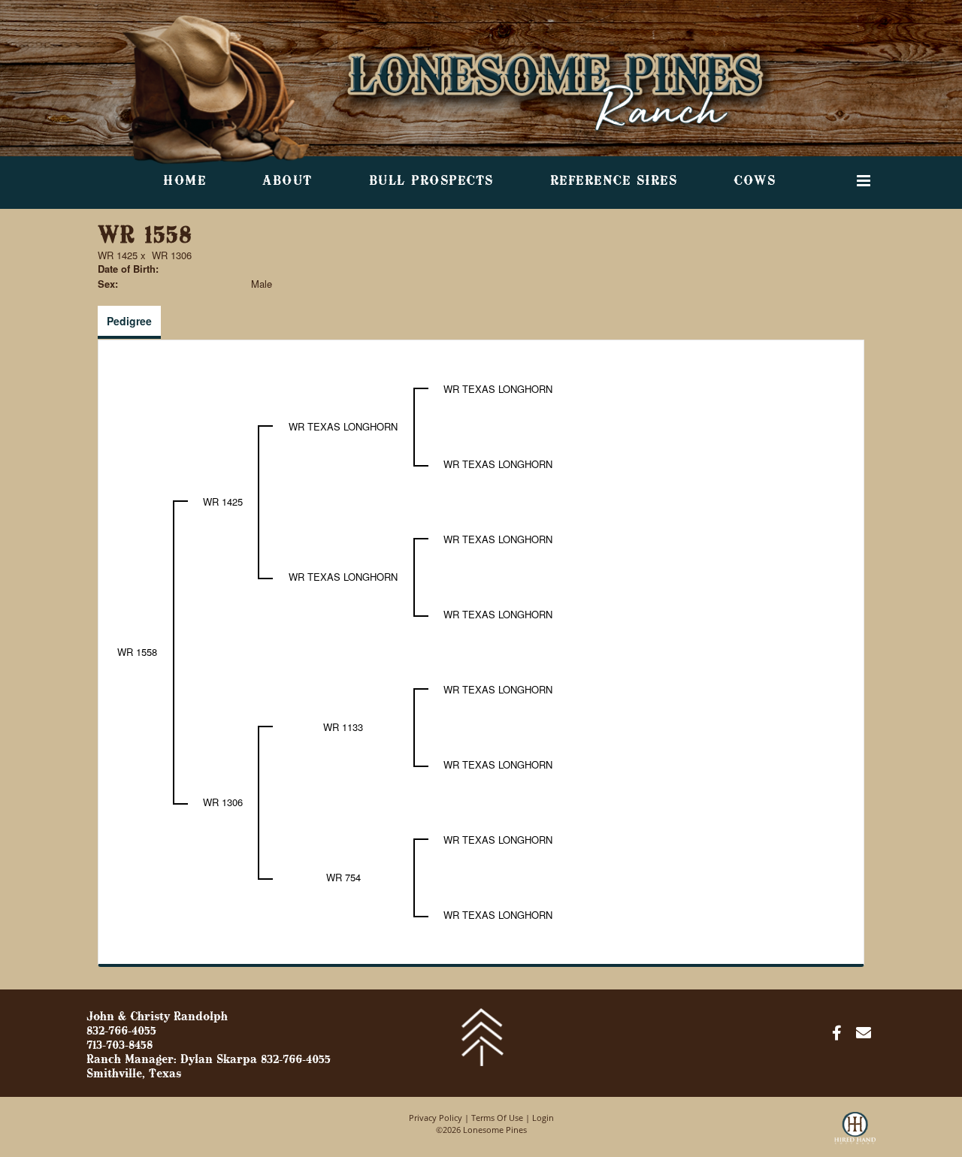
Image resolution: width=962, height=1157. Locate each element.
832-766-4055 (121, 1031)
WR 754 (343, 877)
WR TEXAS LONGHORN (343, 426)
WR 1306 (172, 255)
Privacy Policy (435, 1117)
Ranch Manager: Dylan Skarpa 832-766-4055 (208, 1060)
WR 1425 (118, 255)
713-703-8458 (119, 1046)
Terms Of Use (497, 1117)
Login (543, 1117)
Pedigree (129, 320)
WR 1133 (343, 727)
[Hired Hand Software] (855, 1134)
